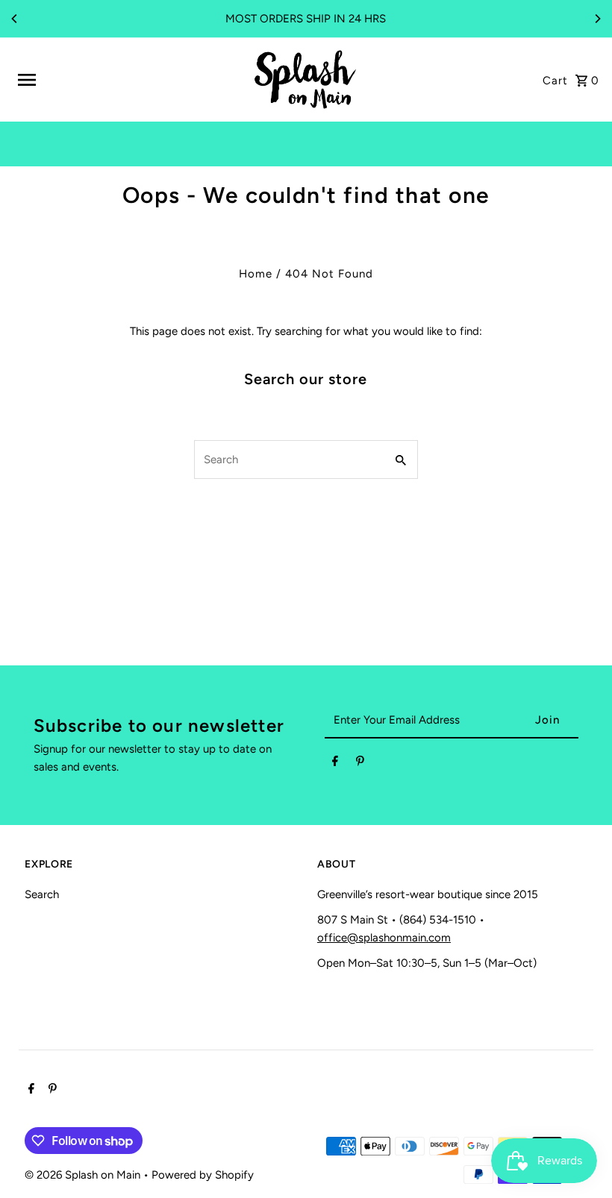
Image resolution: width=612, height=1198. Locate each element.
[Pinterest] (360, 764)
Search (42, 894)
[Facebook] (335, 764)
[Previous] (15, 18)
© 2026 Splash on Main (84, 1175)
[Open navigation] (128, 79)
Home (255, 273)
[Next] (597, 18)
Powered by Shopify (203, 1175)
